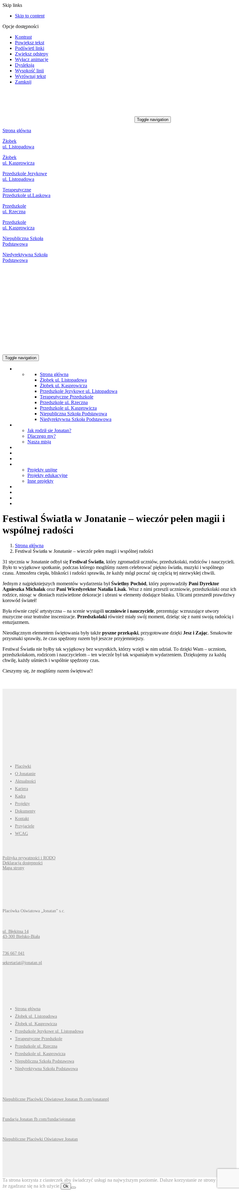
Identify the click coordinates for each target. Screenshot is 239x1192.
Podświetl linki (29, 48)
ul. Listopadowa (18, 179)
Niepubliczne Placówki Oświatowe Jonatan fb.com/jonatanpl (55, 1099)
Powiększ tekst (29, 42)
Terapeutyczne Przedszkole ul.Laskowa (26, 192)
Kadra (20, 796)
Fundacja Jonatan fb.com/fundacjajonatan (38, 1119)
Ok (65, 1186)
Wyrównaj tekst (30, 76)
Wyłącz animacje (31, 59)
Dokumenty (25, 811)
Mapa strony (13, 868)
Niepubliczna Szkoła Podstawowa (22, 241)
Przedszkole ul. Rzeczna (14, 208)
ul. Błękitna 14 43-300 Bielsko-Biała (21, 934)
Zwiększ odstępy (31, 53)
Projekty (22, 803)
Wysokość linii (29, 70)
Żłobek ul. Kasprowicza (18, 160)
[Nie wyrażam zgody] (73, 1188)
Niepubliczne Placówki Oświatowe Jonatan (40, 1139)
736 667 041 (13, 953)
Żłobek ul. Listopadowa (18, 143)
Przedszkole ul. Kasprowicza (18, 225)
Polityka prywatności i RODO (28, 858)
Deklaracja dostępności (22, 863)
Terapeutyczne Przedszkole (66, 396)
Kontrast (23, 37)
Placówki (23, 766)
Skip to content (30, 15)
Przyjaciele (24, 826)
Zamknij (23, 81)
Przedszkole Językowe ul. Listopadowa (78, 391)
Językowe (37, 173)
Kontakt (22, 818)
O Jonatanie (25, 773)
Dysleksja (24, 65)
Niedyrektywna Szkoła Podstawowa (25, 257)
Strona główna (16, 130)
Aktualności (25, 781)
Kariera (21, 788)
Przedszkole (14, 173)
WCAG (21, 833)
